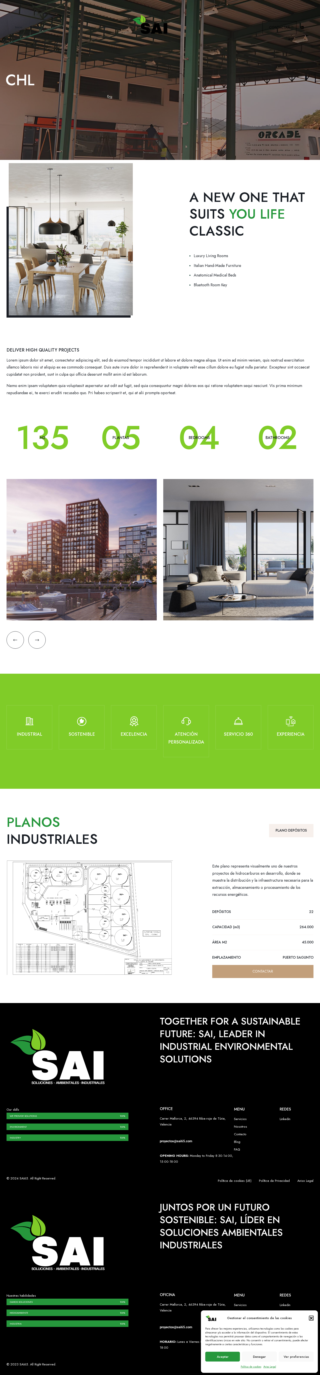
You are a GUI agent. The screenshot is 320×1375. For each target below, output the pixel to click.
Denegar (259, 1356)
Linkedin (285, 1119)
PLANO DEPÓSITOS (291, 830)
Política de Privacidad (274, 1180)
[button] (311, 1318)
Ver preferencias (296, 1356)
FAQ (74, 27)
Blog (88, 27)
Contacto (105, 27)
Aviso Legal (269, 1367)
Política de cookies (251, 1367)
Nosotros (36, 27)
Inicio (18, 27)
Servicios (57, 27)
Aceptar (223, 1356)
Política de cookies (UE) (234, 1180)
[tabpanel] (29, 730)
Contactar (279, 27)
